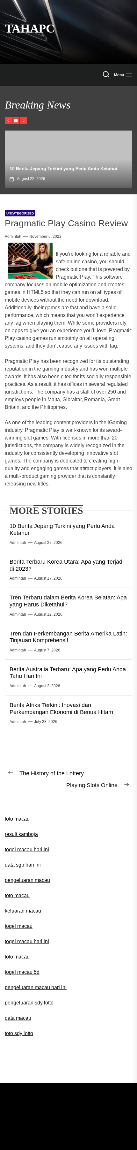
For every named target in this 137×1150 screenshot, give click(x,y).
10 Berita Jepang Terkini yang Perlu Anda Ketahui (63, 168)
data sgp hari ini (23, 865)
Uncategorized (20, 213)
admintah (13, 236)
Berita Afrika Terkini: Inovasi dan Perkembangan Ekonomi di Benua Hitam (61, 708)
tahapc (29, 28)
